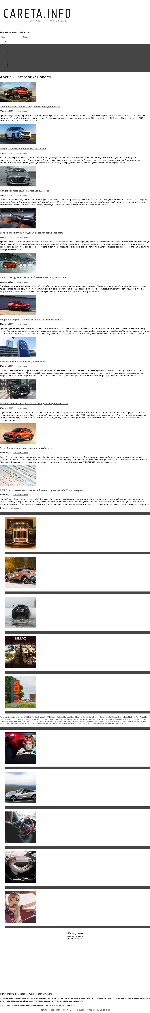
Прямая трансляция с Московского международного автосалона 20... (37, 672)
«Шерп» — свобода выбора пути (20, 632)
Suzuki (2, 723)
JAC (66, 719)
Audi (12, 717)
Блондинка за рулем (17, 60)
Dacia (91, 717)
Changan (66, 717)
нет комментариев (20, 111)
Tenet (12, 723)
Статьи (7, 47)
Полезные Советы (16, 64)
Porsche (81, 721)
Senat (115, 721)
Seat (111, 721)
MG (28, 721)
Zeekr (65, 723)
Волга (84, 723)
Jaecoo (70, 719)
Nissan (56, 721)
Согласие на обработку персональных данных (88, 1010)
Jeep (80, 719)
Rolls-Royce (100, 721)
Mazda (16, 721)
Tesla (24, 723)
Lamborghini (117, 719)
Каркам (93, 723)
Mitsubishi (38, 721)
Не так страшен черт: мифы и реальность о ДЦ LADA (30, 712)
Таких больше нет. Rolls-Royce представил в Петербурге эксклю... (36, 553)
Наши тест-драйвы (16, 54)
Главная (8, 45)
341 (12, 508)
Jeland (85, 719)
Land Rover (127, 719)
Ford (1, 719)
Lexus (134, 719)
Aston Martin (5, 717)
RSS (6, 41)
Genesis (16, 719)
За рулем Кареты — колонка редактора (24, 58)
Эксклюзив (13, 56)
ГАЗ (88, 723)
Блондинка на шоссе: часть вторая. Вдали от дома (29, 807)
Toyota (28, 723)
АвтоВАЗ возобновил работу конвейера (22, 361)
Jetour (90, 719)
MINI (32, 721)
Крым (105, 723)
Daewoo (96, 717)
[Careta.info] (37, 26)
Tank (7, 723)
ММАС (12, 66)
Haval (38, 719)
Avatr (21, 717)
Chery (72, 717)
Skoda (120, 721)
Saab (107, 721)
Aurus (16, 717)
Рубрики (8, 49)
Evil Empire (113, 717)
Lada (110, 719)
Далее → (17, 508)
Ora (70, 721)
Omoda (62, 721)
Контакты (9, 69)
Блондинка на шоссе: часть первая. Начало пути (28, 887)
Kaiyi (98, 719)
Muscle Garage (48, 721)
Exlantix (132, 717)
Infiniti (61, 719)
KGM (103, 719)
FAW (137, 717)
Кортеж (99, 723)
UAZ (33, 723)
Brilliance (52, 717)
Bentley (41, 717)
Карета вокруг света (17, 62)
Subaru (145, 721)
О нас (7, 71)
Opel (67, 721)
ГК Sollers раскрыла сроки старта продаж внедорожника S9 (34, 403)
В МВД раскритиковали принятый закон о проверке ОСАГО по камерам (41, 490)
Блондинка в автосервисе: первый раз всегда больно (30, 768)
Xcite (61, 723)
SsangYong (138, 721)
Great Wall (23, 719)
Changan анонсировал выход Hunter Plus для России (30, 106)
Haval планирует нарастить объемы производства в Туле (33, 277)
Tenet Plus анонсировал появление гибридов (26, 448)
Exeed (126, 717)
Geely (10, 719)
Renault (93, 721)
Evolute (121, 717)
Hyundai (55, 719)
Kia (106, 719)
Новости (12, 52)
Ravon (87, 721)
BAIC (26, 717)
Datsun (102, 717)
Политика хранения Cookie (52, 1010)
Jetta (94, 719)
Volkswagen (40, 723)
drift (107, 717)
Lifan (139, 719)
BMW (46, 717)
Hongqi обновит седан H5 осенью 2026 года (24, 190)
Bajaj (30, 717)
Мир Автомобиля (114, 723)
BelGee (35, 717)
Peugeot (75, 721)
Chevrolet (78, 717)
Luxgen (3, 721)
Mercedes (22, 721)
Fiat (146, 717)
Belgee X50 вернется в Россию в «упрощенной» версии (31, 319)
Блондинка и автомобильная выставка (23, 927)
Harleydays (31, 719)
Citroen (85, 717)
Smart (125, 721)
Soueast (130, 721)
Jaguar (76, 719)
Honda (43, 719)
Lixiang (144, 719)
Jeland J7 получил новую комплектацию (23, 148)
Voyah (52, 723)
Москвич (125, 723)
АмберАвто (72, 723)
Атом (79, 723)
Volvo (47, 723)
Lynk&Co (9, 721)
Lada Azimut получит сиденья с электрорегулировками (32, 232)
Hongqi (49, 719)
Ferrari (142, 717)
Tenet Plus (18, 723)
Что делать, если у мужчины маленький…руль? (27, 847)
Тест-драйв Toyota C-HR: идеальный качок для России (30, 592)
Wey (56, 723)
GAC (6, 719)
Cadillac (60, 717)
